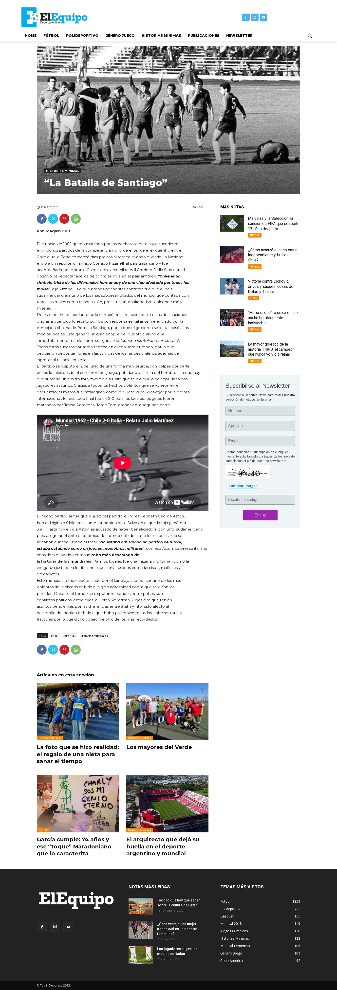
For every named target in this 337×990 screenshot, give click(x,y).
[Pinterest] (64, 219)
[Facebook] (246, 17)
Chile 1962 (69, 636)
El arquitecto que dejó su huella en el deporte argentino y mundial (163, 846)
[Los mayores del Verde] (167, 711)
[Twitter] (53, 219)
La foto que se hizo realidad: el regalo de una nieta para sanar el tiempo (78, 754)
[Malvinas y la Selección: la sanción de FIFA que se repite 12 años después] (232, 223)
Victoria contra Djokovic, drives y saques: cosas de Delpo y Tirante (270, 286)
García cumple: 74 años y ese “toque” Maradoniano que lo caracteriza (74, 846)
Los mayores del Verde (159, 747)
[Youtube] (263, 17)
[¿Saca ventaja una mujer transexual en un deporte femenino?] (141, 930)
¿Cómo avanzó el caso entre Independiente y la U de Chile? (272, 255)
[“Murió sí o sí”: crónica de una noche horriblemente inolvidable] (232, 317)
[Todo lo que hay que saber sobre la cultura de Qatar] (141, 906)
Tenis (253, 298)
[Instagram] (255, 17)
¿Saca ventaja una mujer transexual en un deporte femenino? (177, 929)
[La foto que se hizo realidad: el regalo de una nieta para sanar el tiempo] (78, 711)
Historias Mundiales (94, 636)
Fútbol (43, 830)
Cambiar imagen (243, 485)
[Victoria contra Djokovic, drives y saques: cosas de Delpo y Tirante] (232, 286)
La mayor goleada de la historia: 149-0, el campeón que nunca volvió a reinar (271, 349)
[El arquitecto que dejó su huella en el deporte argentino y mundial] (167, 803)
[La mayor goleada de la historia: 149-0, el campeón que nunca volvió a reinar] (232, 349)
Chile (54, 636)
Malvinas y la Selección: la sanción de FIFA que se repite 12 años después (274, 223)
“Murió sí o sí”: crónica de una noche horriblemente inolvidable (273, 317)
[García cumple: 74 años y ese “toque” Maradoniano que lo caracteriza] (78, 803)
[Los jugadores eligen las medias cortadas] (141, 955)
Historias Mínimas (62, 171)
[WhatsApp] (76, 219)
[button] (310, 35)
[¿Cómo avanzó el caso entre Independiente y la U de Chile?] (232, 254)
